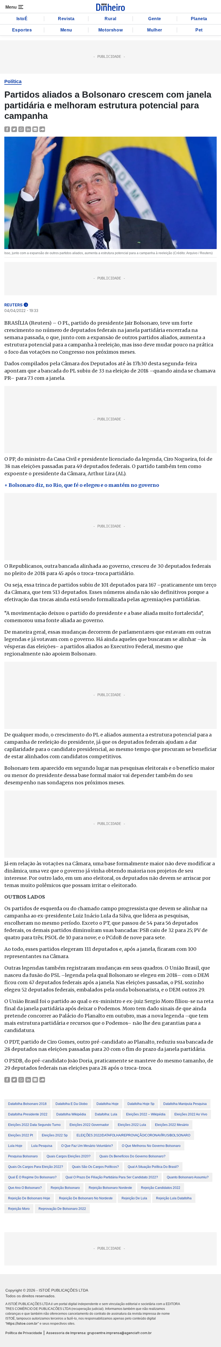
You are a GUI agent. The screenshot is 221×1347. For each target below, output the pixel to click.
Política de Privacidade (23, 1333)
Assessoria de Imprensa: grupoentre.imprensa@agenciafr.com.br (99, 1333)
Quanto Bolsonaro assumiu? (188, 1177)
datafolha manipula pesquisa (185, 1104)
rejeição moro (19, 1209)
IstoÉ (22, 18)
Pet (199, 30)
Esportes (22, 30)
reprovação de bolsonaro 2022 (62, 1209)
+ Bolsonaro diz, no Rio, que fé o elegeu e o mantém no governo (81, 485)
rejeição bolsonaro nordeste (110, 1188)
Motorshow (110, 30)
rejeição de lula (134, 1198)
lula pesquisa (41, 1146)
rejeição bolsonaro (65, 1188)
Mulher (154, 30)
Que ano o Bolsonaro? (25, 1188)
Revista (66, 18)
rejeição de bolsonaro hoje (29, 1198)
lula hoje (15, 1146)
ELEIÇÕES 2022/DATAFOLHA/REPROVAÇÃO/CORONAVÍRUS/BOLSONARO (133, 1135)
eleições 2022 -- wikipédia (145, 1114)
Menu (66, 30)
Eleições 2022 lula (132, 1125)
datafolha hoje (107, 1104)
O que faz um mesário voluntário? (87, 1146)
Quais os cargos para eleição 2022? (35, 1167)
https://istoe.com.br (22, 1323)
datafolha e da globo (72, 1104)
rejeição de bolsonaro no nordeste (86, 1198)
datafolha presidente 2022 (27, 1114)
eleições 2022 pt (20, 1135)
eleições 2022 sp (55, 1135)
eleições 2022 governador (89, 1125)
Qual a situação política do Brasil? (153, 1167)
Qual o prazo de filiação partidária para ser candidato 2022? (111, 1177)
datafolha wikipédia (71, 1114)
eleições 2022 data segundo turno (34, 1125)
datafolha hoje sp (140, 1104)
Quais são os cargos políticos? (95, 1167)
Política (13, 81)
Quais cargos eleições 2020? (69, 1156)
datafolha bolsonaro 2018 (27, 1104)
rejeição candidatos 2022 (160, 1188)
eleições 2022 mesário (172, 1125)
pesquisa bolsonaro (23, 1156)
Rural (110, 18)
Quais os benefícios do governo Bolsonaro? (132, 1156)
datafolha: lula (106, 1114)
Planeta (199, 18)
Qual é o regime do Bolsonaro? (32, 1177)
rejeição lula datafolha (174, 1198)
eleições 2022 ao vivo (190, 1114)
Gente (154, 18)
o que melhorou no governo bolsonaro (151, 1146)
